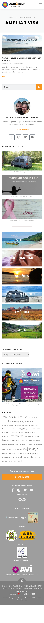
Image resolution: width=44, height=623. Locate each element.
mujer (25, 436)
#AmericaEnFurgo (12, 417)
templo (25, 444)
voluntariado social (22, 457)
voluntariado (7, 457)
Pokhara (5, 444)
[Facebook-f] (12, 137)
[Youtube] (32, 137)
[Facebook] (12, 490)
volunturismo (36, 457)
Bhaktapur (17, 422)
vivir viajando (31, 453)
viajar (27, 448)
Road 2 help (19, 444)
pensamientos (34, 440)
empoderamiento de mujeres (23, 425)
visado (22, 454)
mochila (6, 436)
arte (32, 417)
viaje (35, 449)
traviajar (32, 444)
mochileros (17, 436)
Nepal (5, 440)
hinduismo (36, 429)
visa (18, 454)
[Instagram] (18, 137)
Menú (40, 4)
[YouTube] (31, 490)
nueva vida (14, 440)
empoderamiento (8, 425)
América (26, 417)
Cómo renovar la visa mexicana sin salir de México (21, 59)
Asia (10, 421)
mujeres (31, 436)
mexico (22, 432)
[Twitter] (25, 137)
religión (11, 444)
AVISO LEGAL (29, 586)
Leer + (4, 76)
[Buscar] (39, 87)
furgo (21, 428)
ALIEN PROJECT (29, 594)
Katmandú (6, 432)
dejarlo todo (27, 421)
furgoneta (27, 429)
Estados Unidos (7, 429)
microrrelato (31, 432)
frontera (15, 429)
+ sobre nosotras (22, 129)
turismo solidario (16, 449)
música (37, 436)
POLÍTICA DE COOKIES (24, 589)
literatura (15, 432)
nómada (24, 440)
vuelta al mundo (12, 461)
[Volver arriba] (22, 581)
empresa (34, 425)
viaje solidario (9, 453)
